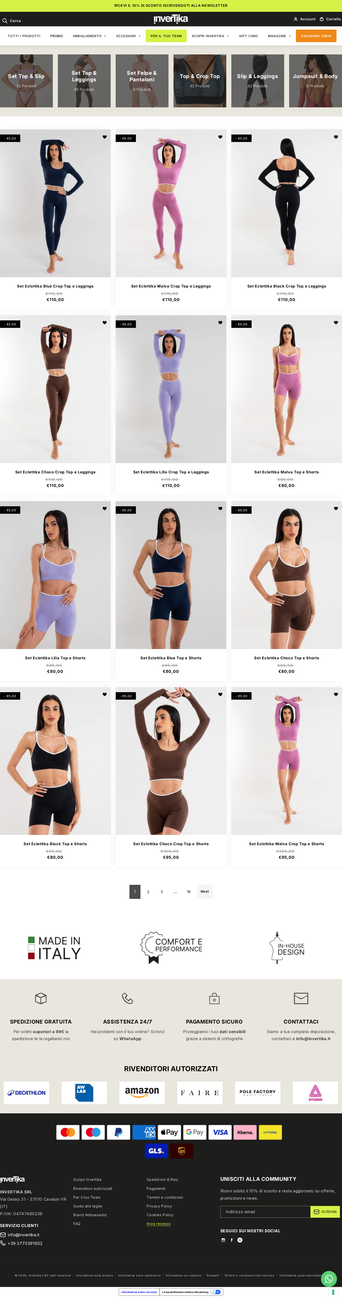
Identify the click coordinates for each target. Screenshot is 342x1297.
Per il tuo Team (86, 1197)
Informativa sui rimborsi (184, 1275)
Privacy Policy (159, 1206)
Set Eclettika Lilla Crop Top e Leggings (171, 472)
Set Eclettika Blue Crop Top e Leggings (55, 286)
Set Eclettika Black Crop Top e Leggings (286, 286)
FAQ (77, 1223)
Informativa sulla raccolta (139, 1291)
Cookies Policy (160, 1215)
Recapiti (213, 1275)
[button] (11, 21)
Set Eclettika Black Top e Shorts (55, 844)
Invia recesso (159, 1223)
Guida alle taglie (87, 1206)
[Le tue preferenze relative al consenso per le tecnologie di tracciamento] (333, 1292)
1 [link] (135, 891)
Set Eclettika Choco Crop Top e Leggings (55, 472)
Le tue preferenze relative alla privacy (185, 1291)
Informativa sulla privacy (94, 1275)
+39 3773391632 (25, 1243)
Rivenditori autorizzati (92, 1188)
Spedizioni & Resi (162, 1179)
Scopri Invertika (87, 1179)
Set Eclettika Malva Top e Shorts (286, 472)
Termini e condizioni (165, 1197)
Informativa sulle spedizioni (139, 1275)
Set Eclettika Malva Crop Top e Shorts (286, 844)
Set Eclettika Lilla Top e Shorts (55, 658)
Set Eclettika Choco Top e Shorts (286, 658)
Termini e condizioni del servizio (249, 1275)
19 (189, 892)
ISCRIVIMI (329, 1212)
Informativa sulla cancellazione (303, 1275)
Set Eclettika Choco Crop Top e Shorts (171, 844)
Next (205, 891)
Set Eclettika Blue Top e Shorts (170, 658)
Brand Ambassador (90, 1215)
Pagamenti (156, 1188)
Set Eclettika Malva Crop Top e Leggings (171, 286)
